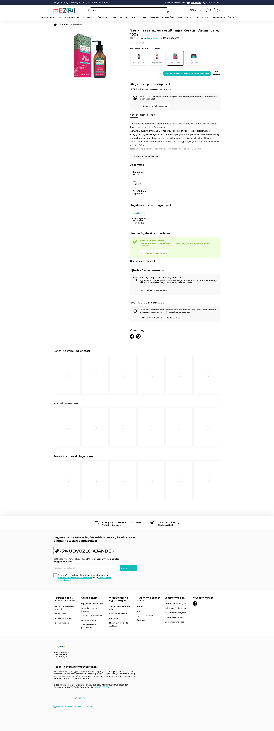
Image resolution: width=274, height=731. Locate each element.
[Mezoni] (55, 24)
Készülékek (168, 17)
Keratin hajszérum (175, 62)
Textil (113, 17)
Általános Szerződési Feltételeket (75, 577)
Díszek (123, 17)
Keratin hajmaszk (194, 62)
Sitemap (141, 620)
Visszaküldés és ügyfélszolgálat (118, 599)
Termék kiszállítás (62, 618)
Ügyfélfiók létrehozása (92, 603)
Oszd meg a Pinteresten (138, 336)
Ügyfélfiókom (89, 597)
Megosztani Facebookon (132, 336)
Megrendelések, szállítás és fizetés (64, 599)
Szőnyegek (101, 17)
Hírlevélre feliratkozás (154, 106)
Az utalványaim (88, 620)
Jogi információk (175, 597)
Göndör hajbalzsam (157, 62)
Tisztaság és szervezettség (194, 17)
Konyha (155, 17)
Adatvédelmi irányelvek (176, 613)
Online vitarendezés (174, 622)
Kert (89, 17)
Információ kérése (151, 318)
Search (166, 10)
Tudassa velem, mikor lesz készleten (187, 73)
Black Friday (48, 17)
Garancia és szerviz (118, 614)
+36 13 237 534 (213, 3)
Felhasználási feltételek (176, 608)
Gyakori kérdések (145, 615)
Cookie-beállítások (174, 617)
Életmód (233, 17)
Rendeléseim (60, 614)
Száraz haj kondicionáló (138, 62)
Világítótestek (139, 17)
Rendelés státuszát (175, 3)
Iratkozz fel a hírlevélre (92, 615)
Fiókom (194, 10)
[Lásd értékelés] (175, 43)
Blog (139, 611)
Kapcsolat (196, 3)
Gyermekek (219, 17)
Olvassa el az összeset (145, 156)
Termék (134, 115)
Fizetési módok (148, 115)
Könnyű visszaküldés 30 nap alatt (121, 522)
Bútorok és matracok (71, 17)
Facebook (195, 603)
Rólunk (140, 606)
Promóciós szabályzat (175, 603)
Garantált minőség (168, 522)
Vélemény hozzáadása (154, 253)
